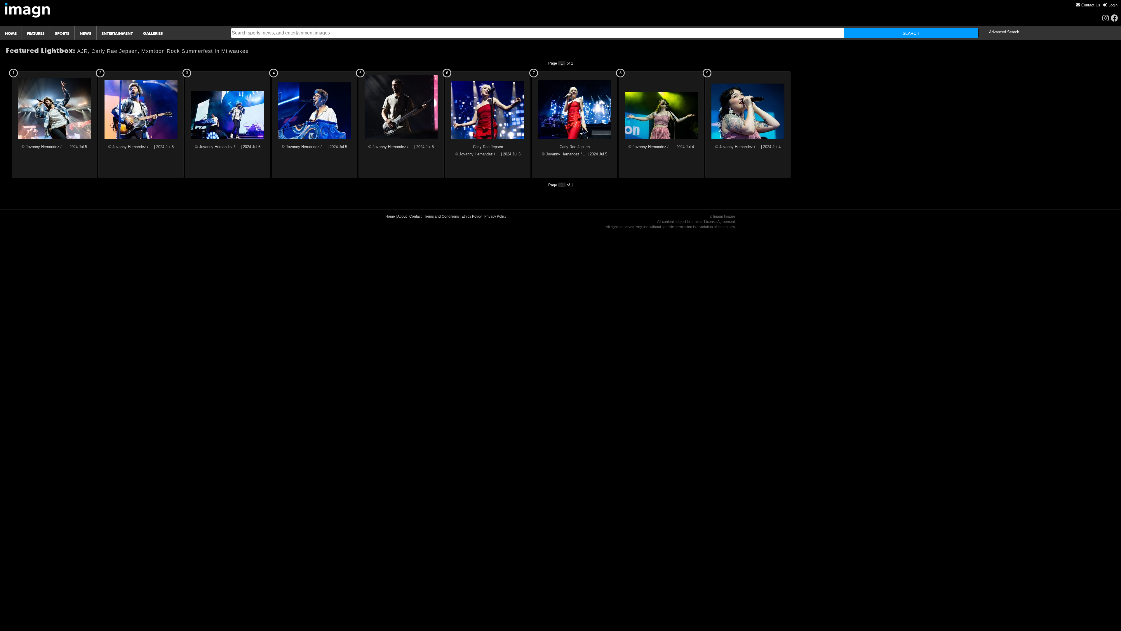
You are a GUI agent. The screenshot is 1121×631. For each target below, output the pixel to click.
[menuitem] (1088, 5)
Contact (415, 216)
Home (390, 216)
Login (1112, 5)
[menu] (1097, 5)
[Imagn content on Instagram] (1105, 18)
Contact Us (1090, 5)
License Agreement (719, 222)
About (402, 216)
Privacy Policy (495, 216)
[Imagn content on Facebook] (1114, 18)
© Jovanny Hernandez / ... (44, 147)
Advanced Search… (1006, 32)
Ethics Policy (472, 216)
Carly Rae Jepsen (488, 147)
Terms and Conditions (441, 216)
